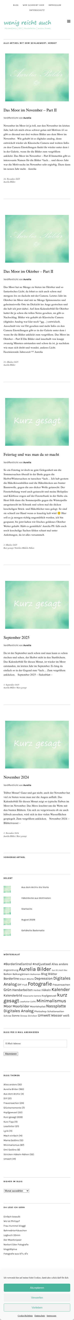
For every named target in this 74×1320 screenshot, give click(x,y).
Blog (15, 5)
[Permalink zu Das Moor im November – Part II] (37, 102)
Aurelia (27, 117)
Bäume (30, 979)
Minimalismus (51, 1000)
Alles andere (60, 964)
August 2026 (28, 919)
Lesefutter (25, 1001)
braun (23, 978)
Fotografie (40, 984)
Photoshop (40, 1011)
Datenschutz (39, 1315)
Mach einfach (11, 1135)
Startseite (26, 908)
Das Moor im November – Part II (30, 110)
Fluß (24, 984)
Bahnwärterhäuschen (15, 1230)
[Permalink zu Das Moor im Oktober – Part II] (37, 263)
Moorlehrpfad (37, 1006)
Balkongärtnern (21, 974)
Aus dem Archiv (12, 1093)
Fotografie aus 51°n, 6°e (16, 1253)
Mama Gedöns (11, 1140)
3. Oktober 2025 (10, 544)
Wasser (56, 1015)
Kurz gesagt (8, 548)
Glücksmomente (12, 1107)
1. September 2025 (11, 684)
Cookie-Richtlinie (25, 1315)
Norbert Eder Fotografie (16, 1244)
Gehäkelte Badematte (33, 930)
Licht (33, 1001)
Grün (7, 990)
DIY (19, 984)
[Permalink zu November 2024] (37, 769)
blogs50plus (10, 1249)
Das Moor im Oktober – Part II (28, 271)
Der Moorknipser (13, 1239)
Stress (23, 1015)
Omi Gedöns (10, 1149)
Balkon (8, 974)
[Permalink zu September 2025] (37, 629)
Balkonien (35, 974)
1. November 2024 (11, 833)
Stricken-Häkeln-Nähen (24, 548)
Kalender (61, 989)
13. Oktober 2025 (11, 362)
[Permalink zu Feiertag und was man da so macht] (37, 446)
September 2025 (16, 637)
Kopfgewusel (49, 995)
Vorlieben (37, 1307)
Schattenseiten (55, 1011)
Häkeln (46, 990)
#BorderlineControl (18, 964)
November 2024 (16, 777)
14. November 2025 (12, 178)
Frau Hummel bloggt (15, 1225)
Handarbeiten (22, 990)
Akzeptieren (37, 1287)
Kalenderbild (13, 995)
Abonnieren (11, 1054)
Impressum (51, 1315)
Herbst (37, 990)
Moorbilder (21, 1006)
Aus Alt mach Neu (59, 970)
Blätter (52, 974)
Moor (8, 1006)
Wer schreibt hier (33, 5)
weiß (66, 1015)
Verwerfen (37, 1297)
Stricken (32, 1015)
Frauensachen (61, 984)
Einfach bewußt (12, 1216)
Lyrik (6, 1131)
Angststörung (11, 970)
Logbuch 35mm (12, 1235)
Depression (43, 978)
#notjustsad (42, 964)
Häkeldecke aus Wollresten (36, 898)
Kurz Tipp (9, 1121)
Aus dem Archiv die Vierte (35, 887)
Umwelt (44, 1015)
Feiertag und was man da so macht (31, 454)
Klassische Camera (32, 996)
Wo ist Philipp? (12, 1221)
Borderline (11, 979)
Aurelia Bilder (9, 181)
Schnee (7, 1016)
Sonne (16, 1015)
